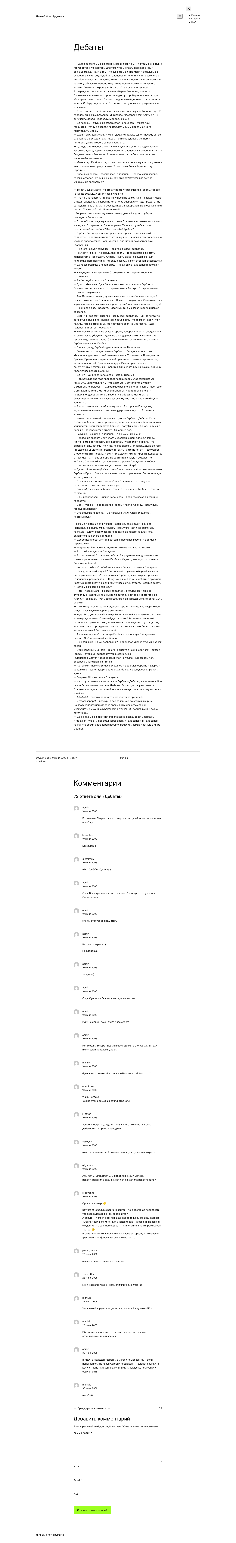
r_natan (86, 1113)
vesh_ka (87, 1141)
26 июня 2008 (90, 1277)
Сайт (76, 1494)
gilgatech (87, 1165)
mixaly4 (86, 1062)
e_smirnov (88, 858)
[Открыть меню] (180, 16)
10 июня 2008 (89, 811)
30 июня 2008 (90, 1352)
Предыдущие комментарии (92, 1408)
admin (85, 807)
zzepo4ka (88, 1274)
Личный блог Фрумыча (50, 16)
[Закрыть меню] (188, 9)
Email (78, 1480)
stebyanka (88, 1192)
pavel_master (90, 1250)
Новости (73, 757)
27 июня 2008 (89, 1301)
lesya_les (87, 835)
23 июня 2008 (90, 1254)
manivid (86, 1297)
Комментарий (83, 1432)
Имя (77, 1466)
